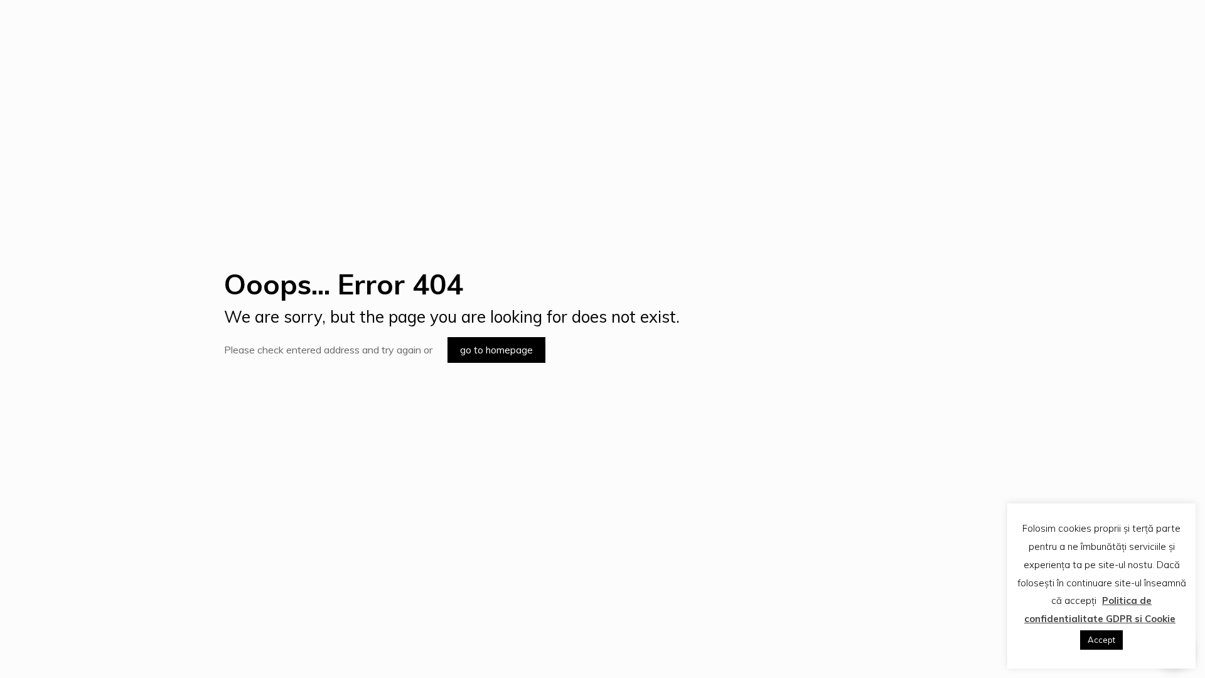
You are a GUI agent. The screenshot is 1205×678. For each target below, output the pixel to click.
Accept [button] (1101, 640)
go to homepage (496, 350)
